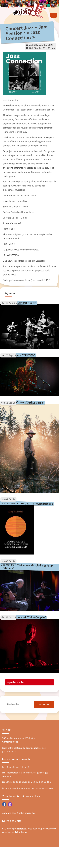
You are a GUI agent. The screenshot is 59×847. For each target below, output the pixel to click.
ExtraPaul (21, 828)
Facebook (4, 804)
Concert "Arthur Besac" (30, 403)
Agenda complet (15, 682)
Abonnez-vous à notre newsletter (18, 813)
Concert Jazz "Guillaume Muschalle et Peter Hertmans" (27, 566)
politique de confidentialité (27, 747)
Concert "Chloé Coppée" (31, 617)
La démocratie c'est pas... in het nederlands (27, 503)
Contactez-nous (10, 741)
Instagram (10, 804)
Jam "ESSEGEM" (25, 355)
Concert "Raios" (27, 303)
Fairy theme (21, 832)
